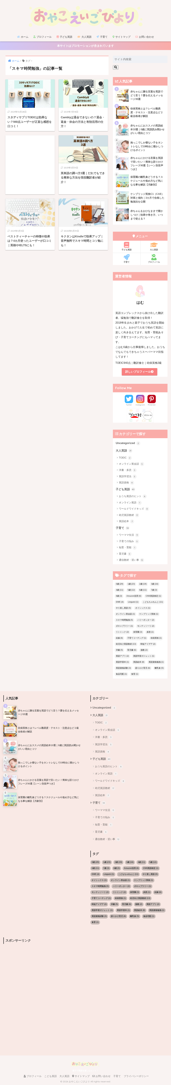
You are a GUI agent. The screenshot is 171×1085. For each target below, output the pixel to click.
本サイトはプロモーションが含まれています (85, 45)
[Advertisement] (30, 164)
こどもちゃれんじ (153, 602)
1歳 (131, 584)
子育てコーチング (136, 638)
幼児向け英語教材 (126, 644)
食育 (134, 674)
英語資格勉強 (156, 662)
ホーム (24, 36)
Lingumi (133, 602)
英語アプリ (122, 656)
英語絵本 (126, 521)
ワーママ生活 (128, 534)
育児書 (124, 553)
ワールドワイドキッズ (133, 508)
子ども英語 (65, 36)
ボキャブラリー (124, 626)
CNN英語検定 (153, 596)
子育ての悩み (128, 541)
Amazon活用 (133, 596)
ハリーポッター (145, 620)
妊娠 (119, 638)
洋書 (119, 650)
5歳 (131, 590)
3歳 (154, 584)
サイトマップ (122, 36)
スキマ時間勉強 (124, 620)
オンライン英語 (129, 502)
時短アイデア (147, 644)
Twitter (129, 405)
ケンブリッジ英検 (148, 614)
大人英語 (86, 36)
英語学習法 (127, 476)
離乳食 (159, 668)
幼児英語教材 (128, 515)
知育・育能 (127, 547)
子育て (103, 36)
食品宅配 (121, 674)
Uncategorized (127, 443)
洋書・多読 (127, 470)
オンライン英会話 (131, 463)
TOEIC (124, 457)
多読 (150, 632)
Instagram (140, 405)
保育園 (137, 632)
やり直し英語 (123, 608)
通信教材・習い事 (131, 559)
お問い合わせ (146, 36)
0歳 (119, 584)
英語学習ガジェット (143, 656)
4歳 (119, 590)
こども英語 (50, 1076)
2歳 (143, 584)
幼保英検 (156, 638)
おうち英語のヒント (132, 496)
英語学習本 (122, 662)
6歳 (143, 590)
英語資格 (126, 482)
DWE (120, 602)
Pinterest (151, 405)
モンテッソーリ (145, 626)
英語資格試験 (123, 668)
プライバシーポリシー (136, 1076)
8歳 (119, 596)
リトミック (122, 632)
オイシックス (142, 608)
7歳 (154, 590)
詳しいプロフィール (138, 371)
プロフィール (44, 36)
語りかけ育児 (142, 668)
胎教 (144, 650)
